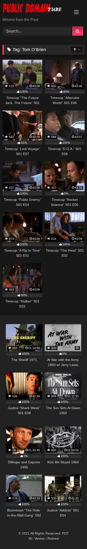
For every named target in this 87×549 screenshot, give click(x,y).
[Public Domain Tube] (35, 9)
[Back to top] (72, 534)
